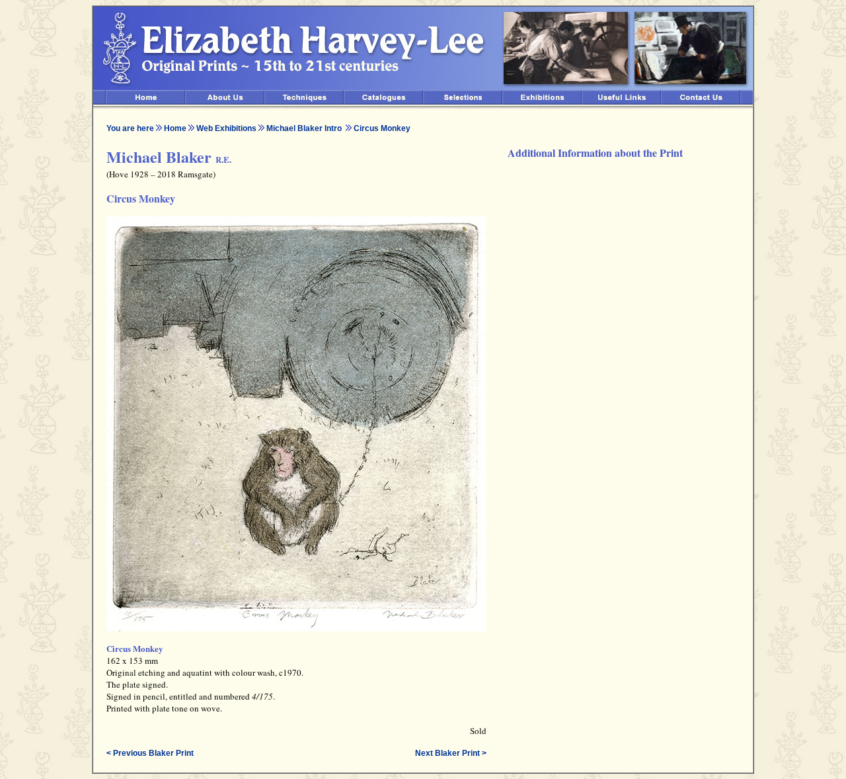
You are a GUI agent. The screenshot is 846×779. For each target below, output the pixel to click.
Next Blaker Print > (450, 753)
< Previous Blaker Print (150, 753)
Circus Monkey (382, 128)
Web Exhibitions (226, 128)
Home (175, 128)
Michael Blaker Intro (305, 128)
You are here (130, 128)
